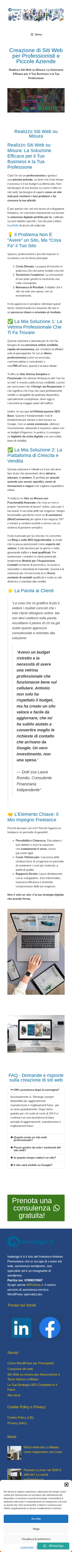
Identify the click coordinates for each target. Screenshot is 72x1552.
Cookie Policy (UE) (20, 1417)
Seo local (13, 1395)
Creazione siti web (20, 1369)
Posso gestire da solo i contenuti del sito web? (37, 1149)
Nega (36, 1528)
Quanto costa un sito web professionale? (30, 1139)
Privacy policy (17, 1423)
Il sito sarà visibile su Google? (33, 1165)
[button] (66, 1484)
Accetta (36, 1518)
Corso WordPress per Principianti (30, 1363)
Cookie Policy (27, 1547)
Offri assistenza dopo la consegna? (36, 1089)
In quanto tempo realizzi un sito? (35, 1157)
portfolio (14, 225)
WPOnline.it (34, 1285)
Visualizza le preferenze (36, 1539)
